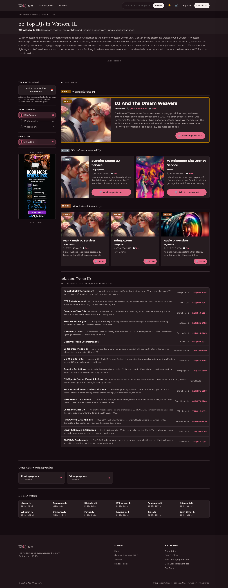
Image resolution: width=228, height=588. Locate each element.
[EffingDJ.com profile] (135, 224)
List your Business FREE (126, 555)
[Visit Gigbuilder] (37, 186)
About (117, 551)
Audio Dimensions (176, 240)
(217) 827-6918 (174, 248)
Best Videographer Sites (177, 563)
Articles (62, 5)
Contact (118, 559)
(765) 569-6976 (138, 108)
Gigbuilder (170, 551)
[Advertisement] (114, 69)
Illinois (35, 14)
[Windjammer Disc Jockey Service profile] (150, 177)
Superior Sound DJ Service (106, 163)
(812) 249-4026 (73, 248)
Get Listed (202, 5)
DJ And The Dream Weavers (146, 103)
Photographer (31, 120)
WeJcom (25, 6)
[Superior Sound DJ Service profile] (75, 177)
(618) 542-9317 (101, 173)
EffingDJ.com (123, 240)
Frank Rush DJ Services (79, 240)
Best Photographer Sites (177, 559)
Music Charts (46, 5)
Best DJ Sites (171, 555)
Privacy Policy (121, 563)
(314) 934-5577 (123, 248)
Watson (45, 14)
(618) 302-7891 (177, 173)
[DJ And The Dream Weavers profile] (86, 120)
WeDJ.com (23, 14)
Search (158, 5)
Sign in (187, 5)
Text (152, 108)
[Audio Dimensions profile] (185, 224)
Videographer (31, 126)
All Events (29, 141)
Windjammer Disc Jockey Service (186, 163)
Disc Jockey (30, 115)
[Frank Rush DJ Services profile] (85, 224)
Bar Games (170, 568)
